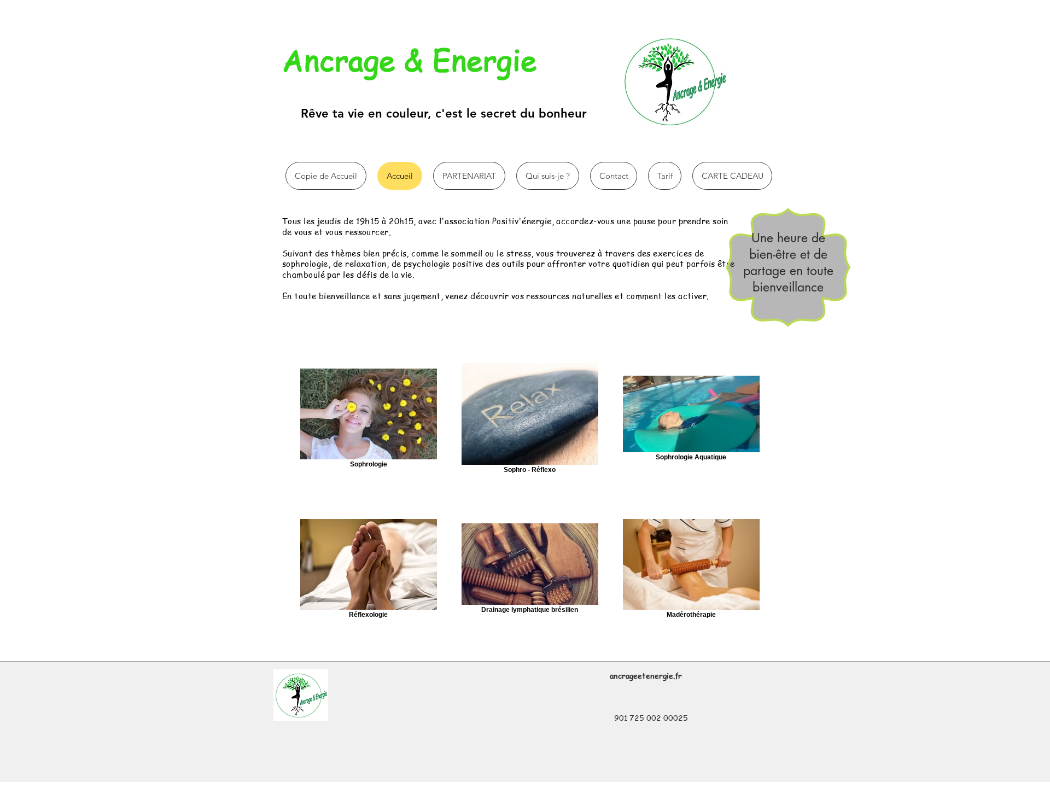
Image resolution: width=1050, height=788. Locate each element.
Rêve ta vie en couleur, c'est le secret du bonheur (444, 113)
